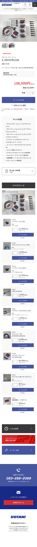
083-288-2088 (18, 478)
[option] (18, 28)
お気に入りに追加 (20, 105)
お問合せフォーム (18, 502)
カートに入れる (18, 100)
